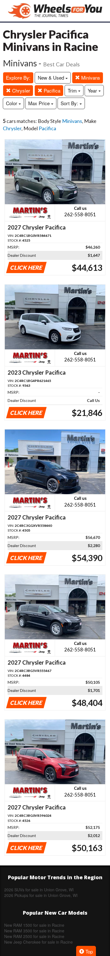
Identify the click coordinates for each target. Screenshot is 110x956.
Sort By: (70, 103)
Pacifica (51, 90)
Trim (73, 90)
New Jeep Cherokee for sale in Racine (38, 942)
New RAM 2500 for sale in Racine (34, 936)
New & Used (51, 77)
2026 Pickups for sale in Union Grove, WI (41, 895)
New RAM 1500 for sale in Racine (34, 925)
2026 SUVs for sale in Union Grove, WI (39, 889)
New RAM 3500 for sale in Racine (34, 930)
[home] (55, 11)
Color (12, 103)
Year (93, 90)
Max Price (39, 103)
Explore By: (18, 77)
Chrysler (20, 90)
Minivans (90, 77)
